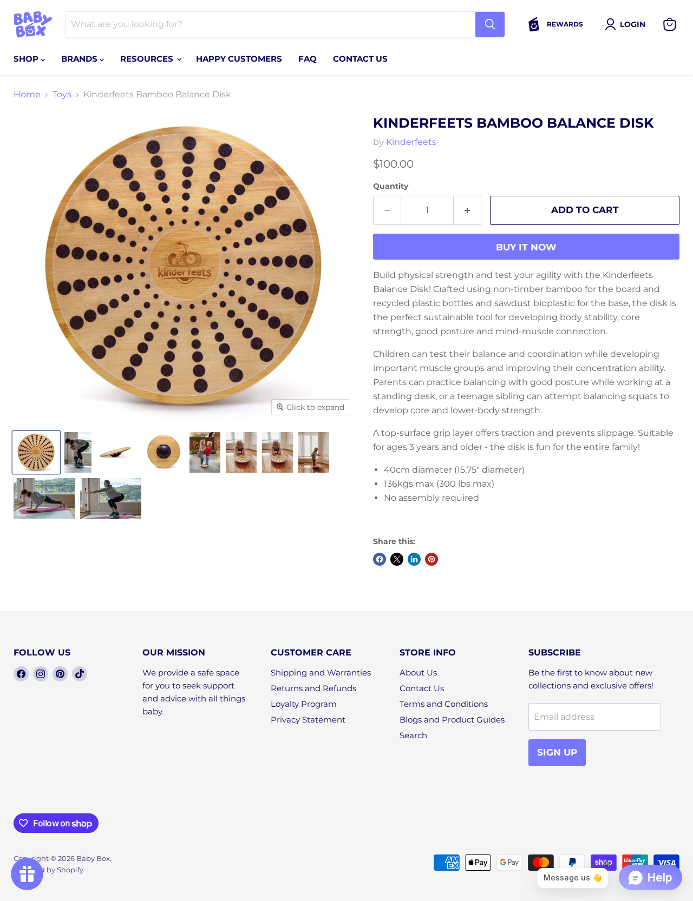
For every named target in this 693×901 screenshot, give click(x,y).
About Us (418, 672)
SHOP (27, 59)
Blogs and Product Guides (452, 719)
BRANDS (80, 59)
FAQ (307, 59)
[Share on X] (396, 559)
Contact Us (422, 688)
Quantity (390, 186)
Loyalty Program (304, 704)
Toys (62, 95)
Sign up (557, 752)
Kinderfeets (411, 142)
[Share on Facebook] (379, 559)
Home (27, 95)
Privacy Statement (308, 719)
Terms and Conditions (444, 704)
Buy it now (526, 247)
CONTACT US (360, 59)
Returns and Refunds (313, 688)
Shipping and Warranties (321, 672)
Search (413, 735)
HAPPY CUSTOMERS (239, 59)
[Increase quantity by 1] (467, 210)
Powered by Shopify (48, 869)
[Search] (490, 24)
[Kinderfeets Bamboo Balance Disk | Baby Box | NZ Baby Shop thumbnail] (36, 452)
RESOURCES (147, 59)
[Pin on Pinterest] (431, 559)
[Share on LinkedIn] (414, 559)
